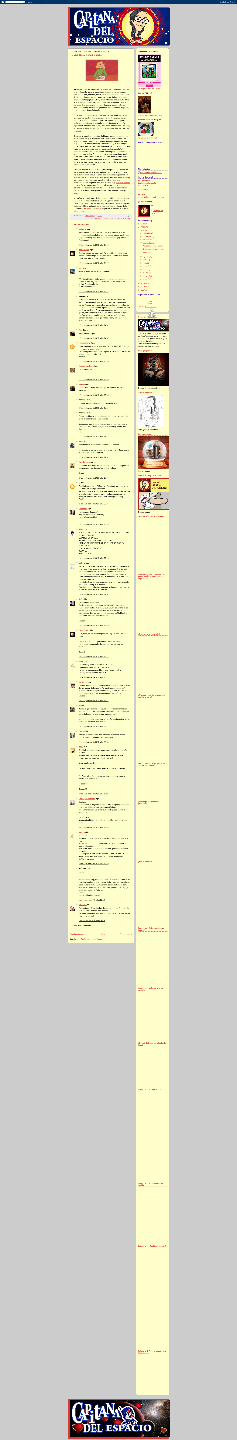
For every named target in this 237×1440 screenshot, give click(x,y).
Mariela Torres (85, 462)
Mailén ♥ (82, 682)
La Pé (81, 563)
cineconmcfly (84, 343)
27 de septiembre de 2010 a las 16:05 (93, 395)
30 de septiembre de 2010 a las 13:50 (93, 864)
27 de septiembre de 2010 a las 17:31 (93, 457)
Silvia (81, 529)
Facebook (87, 209)
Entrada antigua (126, 934)
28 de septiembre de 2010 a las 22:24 (93, 558)
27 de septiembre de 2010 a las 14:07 (93, 263)
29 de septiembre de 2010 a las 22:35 (93, 742)
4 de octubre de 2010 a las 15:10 (92, 921)
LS (80, 268)
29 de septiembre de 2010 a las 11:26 (93, 594)
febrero (146, 276)
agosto (146, 257)
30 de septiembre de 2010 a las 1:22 (93, 794)
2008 (143, 287)
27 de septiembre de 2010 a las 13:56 (93, 245)
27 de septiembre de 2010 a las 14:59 (93, 380)
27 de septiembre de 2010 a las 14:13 (93, 292)
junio (145, 263)
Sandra (82, 832)
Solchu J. (83, 905)
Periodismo (125, 219)
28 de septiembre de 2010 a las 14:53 (93, 525)
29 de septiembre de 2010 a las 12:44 (93, 657)
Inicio (103, 934)
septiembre (147, 243)
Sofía (81, 599)
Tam (80, 330)
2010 (143, 230)
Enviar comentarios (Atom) (91, 939)
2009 (143, 283)
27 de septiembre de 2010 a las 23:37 (93, 504)
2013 (143, 224)
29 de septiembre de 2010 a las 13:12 (93, 677)
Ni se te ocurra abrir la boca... (154, 249)
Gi (80, 483)
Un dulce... (147, 252)
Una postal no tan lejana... (153, 246)
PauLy (81, 731)
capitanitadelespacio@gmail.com (151, 197)
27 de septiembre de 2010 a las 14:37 (93, 338)
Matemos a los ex (123, 183)
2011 (143, 227)
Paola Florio (84, 250)
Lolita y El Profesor (87, 799)
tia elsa (82, 384)
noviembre (147, 237)
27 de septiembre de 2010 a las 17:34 (93, 478)
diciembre (147, 233)
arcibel (81, 229)
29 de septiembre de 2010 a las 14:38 (93, 701)
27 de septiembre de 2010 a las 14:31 (93, 325)
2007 (143, 290)
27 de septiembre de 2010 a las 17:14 (93, 437)
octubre (146, 240)
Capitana (97, 219)
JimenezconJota (85, 366)
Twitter (98, 209)
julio (145, 260)
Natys (81, 441)
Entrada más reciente (78, 934)
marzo (146, 273)
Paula (81, 747)
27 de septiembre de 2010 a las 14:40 (93, 362)
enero (145, 279)
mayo (145, 266)
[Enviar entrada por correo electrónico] (127, 216)
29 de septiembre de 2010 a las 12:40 (93, 626)
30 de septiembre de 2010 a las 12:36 (93, 828)
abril (145, 270)
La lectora (83, 509)
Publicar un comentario (81, 926)
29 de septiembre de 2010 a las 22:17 (93, 727)
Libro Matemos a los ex (111, 219)
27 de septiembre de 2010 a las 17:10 (93, 408)
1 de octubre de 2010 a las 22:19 (92, 900)
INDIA (81, 661)
